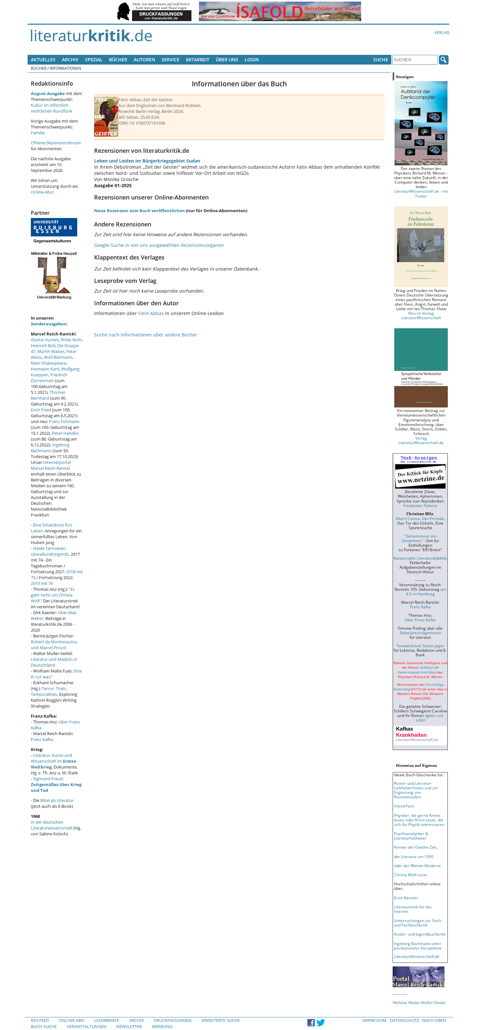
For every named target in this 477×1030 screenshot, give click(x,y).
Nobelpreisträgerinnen (420, 632)
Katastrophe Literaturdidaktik (420, 558)
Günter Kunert (45, 340)
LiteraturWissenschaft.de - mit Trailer (421, 193)
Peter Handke (65, 433)
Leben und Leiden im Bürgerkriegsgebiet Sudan (147, 161)
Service (170, 59)
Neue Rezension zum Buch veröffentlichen (139, 210)
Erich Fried (41, 410)
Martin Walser (50, 351)
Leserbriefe (106, 1020)
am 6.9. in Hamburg (426, 591)
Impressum (374, 1020)
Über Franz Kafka (420, 619)
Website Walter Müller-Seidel (419, 1002)
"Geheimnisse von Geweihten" (419, 538)
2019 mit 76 (42, 583)
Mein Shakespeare (48, 363)
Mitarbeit (197, 59)
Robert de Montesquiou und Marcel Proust (54, 644)
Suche (380, 59)
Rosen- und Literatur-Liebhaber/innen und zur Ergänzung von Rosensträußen (416, 790)
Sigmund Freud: (56, 784)
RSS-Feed (40, 1020)
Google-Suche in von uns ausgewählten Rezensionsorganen (159, 245)
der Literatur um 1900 (414, 856)
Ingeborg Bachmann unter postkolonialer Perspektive (418, 946)
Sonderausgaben (48, 324)
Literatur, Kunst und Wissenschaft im (54, 761)
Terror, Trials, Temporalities (49, 691)
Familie (37, 133)
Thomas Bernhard (48, 395)
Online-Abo (42, 192)
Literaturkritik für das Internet (413, 909)
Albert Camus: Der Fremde (420, 518)
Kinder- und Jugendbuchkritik (420, 934)
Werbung (162, 1026)
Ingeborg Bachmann (50, 448)
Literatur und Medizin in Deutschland (54, 662)
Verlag (441, 32)
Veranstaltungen (86, 1026)
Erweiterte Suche (221, 1020)
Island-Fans (404, 805)
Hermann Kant (45, 369)
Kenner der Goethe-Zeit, (415, 847)
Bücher (118, 59)
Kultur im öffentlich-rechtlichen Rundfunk (51, 108)
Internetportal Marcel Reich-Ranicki (51, 465)
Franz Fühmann (64, 421)
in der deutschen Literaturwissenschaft (51, 825)
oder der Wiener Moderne (417, 865)
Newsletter (129, 1026)
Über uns (227, 59)
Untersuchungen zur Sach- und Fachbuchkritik (418, 922)
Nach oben (434, 1020)
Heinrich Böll (43, 345)
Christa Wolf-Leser (410, 874)
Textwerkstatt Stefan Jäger (420, 645)
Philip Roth (71, 340)
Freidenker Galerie (420, 505)
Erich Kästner (406, 897)
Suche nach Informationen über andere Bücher (145, 335)
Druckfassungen (172, 1020)
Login (252, 59)
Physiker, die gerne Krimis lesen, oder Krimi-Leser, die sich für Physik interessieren (419, 820)
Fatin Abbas (151, 313)
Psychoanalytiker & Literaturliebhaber (411, 836)
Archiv (70, 59)
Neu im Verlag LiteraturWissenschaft (421, 315)
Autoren (144, 59)
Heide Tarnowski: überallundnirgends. (50, 551)
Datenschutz (404, 1020)
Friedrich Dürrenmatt (49, 377)
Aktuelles (43, 59)
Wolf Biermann (58, 357)
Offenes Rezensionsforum (56, 143)
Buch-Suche (44, 1026)
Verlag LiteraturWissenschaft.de (421, 440)
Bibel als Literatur (57, 800)
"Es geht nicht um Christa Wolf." (53, 595)
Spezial (94, 59)
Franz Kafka (42, 739)
